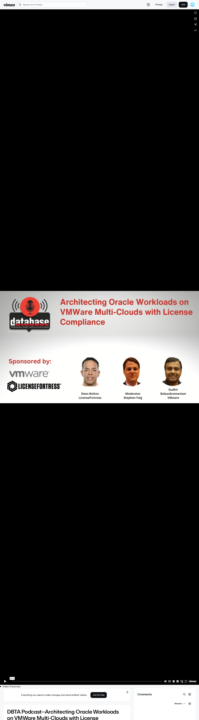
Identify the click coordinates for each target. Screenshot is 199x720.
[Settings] (173, 681)
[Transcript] (177, 681)
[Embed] (195, 30)
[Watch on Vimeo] (192, 681)
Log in (172, 4)
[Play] (5, 681)
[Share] (195, 24)
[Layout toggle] (189, 694)
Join (183, 4)
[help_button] (148, 5)
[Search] (184, 694)
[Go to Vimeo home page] (9, 4)
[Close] (127, 692)
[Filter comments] (189, 703)
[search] (52, 5)
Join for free (98, 695)
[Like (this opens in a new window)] (195, 13)
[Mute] (165, 681)
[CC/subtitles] (169, 681)
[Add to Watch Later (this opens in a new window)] (195, 18)
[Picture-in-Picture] (182, 681)
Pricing (158, 4)
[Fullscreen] (186, 681)
